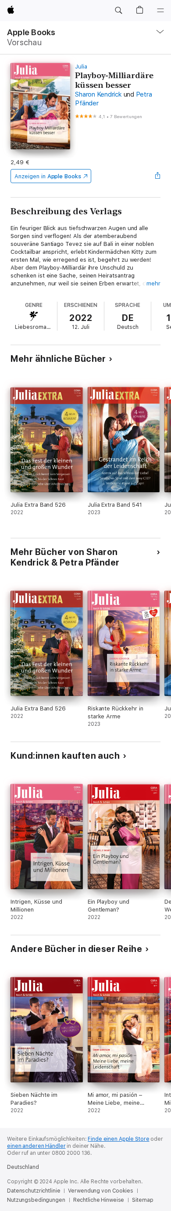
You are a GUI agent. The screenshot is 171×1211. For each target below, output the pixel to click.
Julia (81, 66)
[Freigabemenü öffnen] (158, 176)
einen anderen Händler (36, 1146)
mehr (153, 283)
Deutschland (23, 1167)
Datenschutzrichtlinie (33, 1191)
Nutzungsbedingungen (36, 1200)
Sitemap (142, 1200)
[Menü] (160, 10)
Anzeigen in (47, 176)
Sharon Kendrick (98, 94)
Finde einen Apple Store (118, 1139)
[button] (118, 10)
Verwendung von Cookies (100, 1191)
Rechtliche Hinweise (99, 1200)
